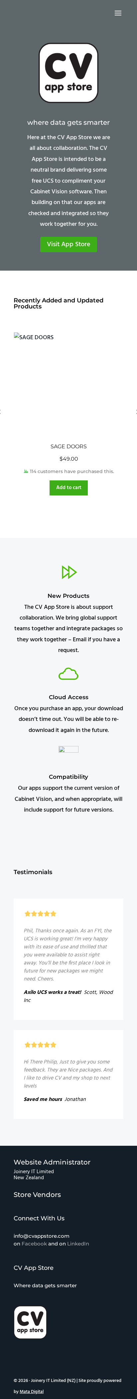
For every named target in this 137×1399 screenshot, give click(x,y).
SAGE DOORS (69, 446)
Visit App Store (68, 244)
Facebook (34, 1243)
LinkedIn (78, 1243)
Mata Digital (32, 1392)
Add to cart (68, 488)
